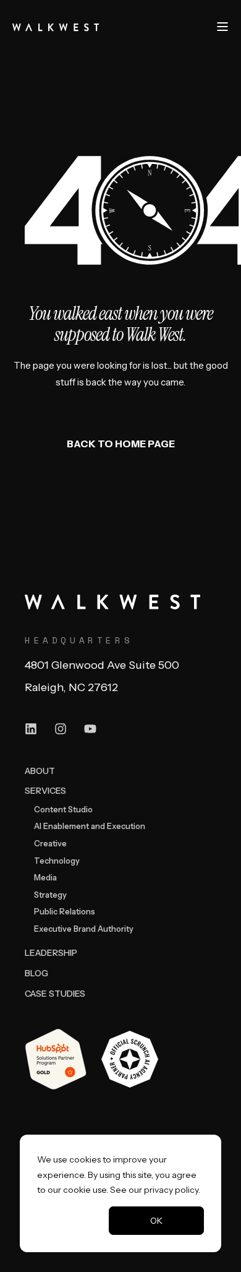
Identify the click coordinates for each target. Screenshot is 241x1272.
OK (156, 1220)
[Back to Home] (55, 26)
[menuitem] (40, 770)
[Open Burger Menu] (222, 26)
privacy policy (171, 1189)
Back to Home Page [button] (121, 443)
